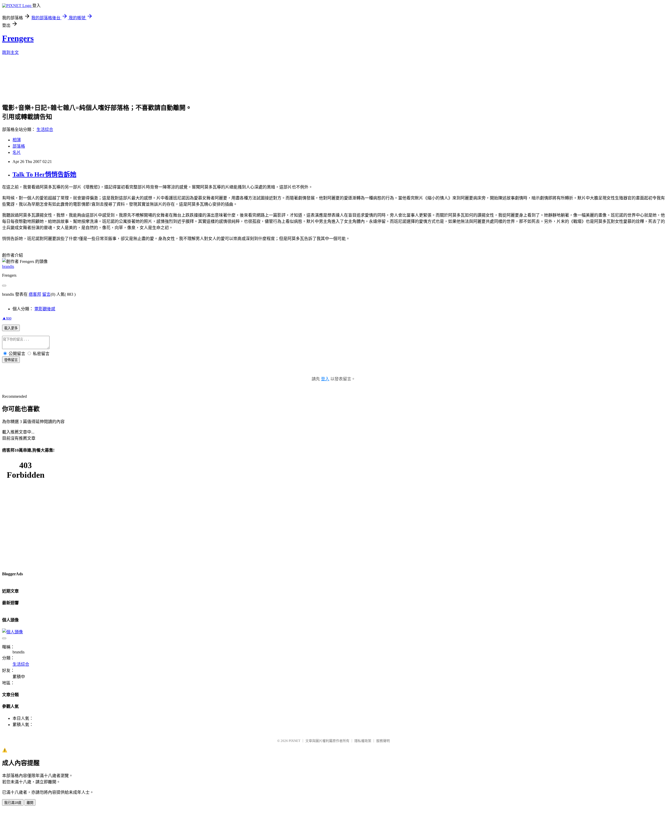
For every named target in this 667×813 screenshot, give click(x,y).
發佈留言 (11, 360)
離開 (30, 803)
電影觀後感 (44, 309)
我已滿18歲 (12, 803)
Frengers (18, 38)
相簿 (17, 140)
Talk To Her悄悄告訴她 (44, 174)
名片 (17, 152)
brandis (8, 266)
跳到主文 (10, 52)
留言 (46, 294)
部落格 (19, 146)
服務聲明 (383, 741)
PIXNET (294, 741)
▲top (6, 318)
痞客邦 (35, 294)
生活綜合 (44, 129)
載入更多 (11, 328)
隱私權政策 (362, 741)
